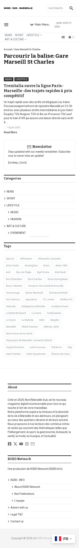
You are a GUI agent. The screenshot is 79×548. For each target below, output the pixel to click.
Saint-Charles (13, 353)
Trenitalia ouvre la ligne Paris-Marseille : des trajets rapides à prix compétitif (38, 90)
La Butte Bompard (16, 313)
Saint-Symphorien (36, 353)
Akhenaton (26, 258)
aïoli (8, 272)
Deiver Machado (34, 292)
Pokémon (56, 347)
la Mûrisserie (54, 313)
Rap (70, 347)
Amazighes (31, 265)
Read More (10, 132)
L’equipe (19, 500)
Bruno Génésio (14, 285)
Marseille (11, 326)
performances (38, 347)
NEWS (8, 35)
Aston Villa (61, 265)
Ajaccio (10, 258)
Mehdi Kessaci (30, 326)
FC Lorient (48, 299)
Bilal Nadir (60, 272)
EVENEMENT (18, 232)
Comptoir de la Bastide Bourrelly (45, 285)
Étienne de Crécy (61, 353)
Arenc (46, 265)
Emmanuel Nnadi (58, 292)
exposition (31, 299)
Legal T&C (17, 514)
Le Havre (11, 319)
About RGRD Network (27, 486)
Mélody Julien (51, 326)
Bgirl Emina (43, 272)
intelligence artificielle (33, 306)
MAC (42, 319)
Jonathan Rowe (59, 306)
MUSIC (15, 212)
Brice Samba (35, 279)
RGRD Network (45, 538)
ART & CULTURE (14, 39)
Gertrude (11, 306)
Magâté (54, 319)
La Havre (36, 313)
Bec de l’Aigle (23, 272)
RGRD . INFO (18, 479)
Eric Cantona (13, 299)
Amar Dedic (12, 265)
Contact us (17, 521)
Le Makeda (27, 319)
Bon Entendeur (14, 279)
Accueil (8, 49)
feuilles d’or (66, 299)
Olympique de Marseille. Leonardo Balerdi (29, 340)
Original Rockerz (15, 347)
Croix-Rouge (13, 292)
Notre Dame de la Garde (19, 333)
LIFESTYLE (32, 35)
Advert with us (19, 507)
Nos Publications (24, 493)
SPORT (19, 35)
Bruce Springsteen (58, 279)
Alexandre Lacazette (49, 258)
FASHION (16, 219)
